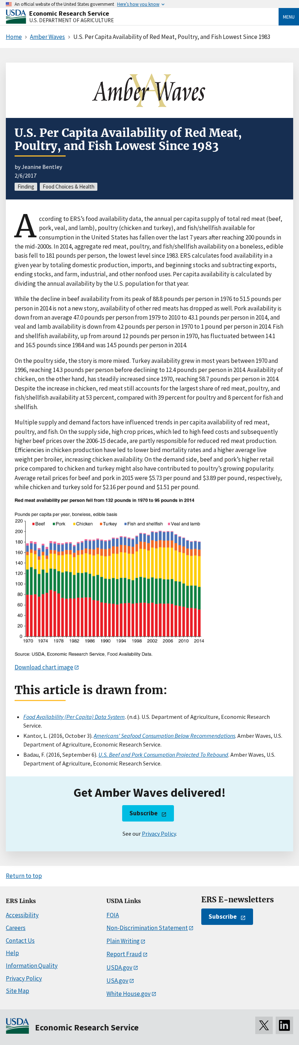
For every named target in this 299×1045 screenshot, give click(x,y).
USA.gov (117, 981)
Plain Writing (123, 941)
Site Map (17, 991)
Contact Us (20, 941)
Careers (16, 928)
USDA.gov (119, 967)
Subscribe (143, 813)
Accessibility (22, 915)
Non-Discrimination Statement (147, 928)
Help (12, 953)
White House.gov (128, 994)
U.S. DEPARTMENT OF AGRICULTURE (71, 20)
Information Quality (32, 966)
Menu (289, 16)
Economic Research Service (69, 13)
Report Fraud (124, 954)
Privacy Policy (159, 833)
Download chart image (44, 667)
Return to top (24, 876)
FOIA (112, 915)
